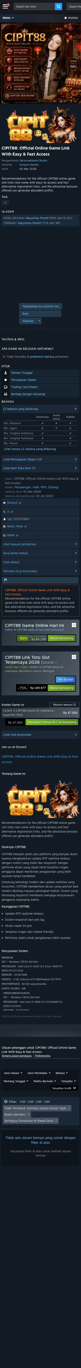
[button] (8, 18)
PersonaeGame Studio (33, 160)
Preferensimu (42, 1055)
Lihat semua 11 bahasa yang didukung (30, 449)
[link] (32, 638)
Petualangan (22, 487)
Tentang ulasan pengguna (17, 1055)
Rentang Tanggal (14, 1081)
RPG (43, 487)
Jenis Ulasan (11, 1073)
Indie (36, 487)
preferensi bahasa (42, 356)
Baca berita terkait (15, 553)
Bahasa (60, 1073)
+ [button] (5, 202)
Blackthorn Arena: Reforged (36, 671)
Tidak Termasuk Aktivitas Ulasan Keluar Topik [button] (35, 1108)
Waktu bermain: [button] (15, 1114)
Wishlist (73, 17)
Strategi (53, 487)
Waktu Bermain (43, 1081)
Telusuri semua (64, 704)
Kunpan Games (29, 164)
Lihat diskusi (11, 562)
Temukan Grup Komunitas (20, 571)
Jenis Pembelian (37, 1073)
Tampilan (67, 1081)
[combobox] (34, 6)
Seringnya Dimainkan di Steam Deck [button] (28, 1120)
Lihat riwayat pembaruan (19, 544)
